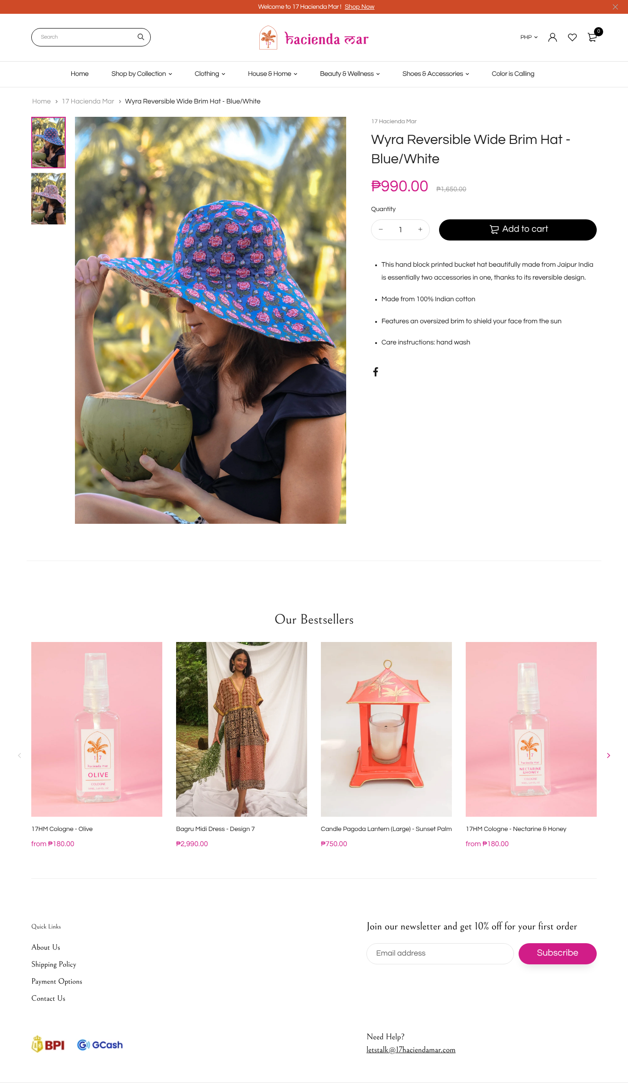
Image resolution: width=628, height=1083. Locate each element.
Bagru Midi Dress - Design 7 (215, 829)
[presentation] (20, 755)
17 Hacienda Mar (89, 101)
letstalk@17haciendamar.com (411, 1049)
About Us (45, 947)
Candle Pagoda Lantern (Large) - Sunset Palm (386, 829)
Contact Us (48, 998)
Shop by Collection (139, 74)
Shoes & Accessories (433, 74)
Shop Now (360, 7)
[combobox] (91, 37)
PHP (525, 37)
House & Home (269, 74)
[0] (592, 37)
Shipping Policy (53, 964)
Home (80, 74)
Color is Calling (513, 74)
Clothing (207, 74)
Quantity (383, 209)
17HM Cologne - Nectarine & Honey (516, 829)
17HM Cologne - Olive (62, 829)
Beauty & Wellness (347, 74)
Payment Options (56, 981)
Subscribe (557, 953)
